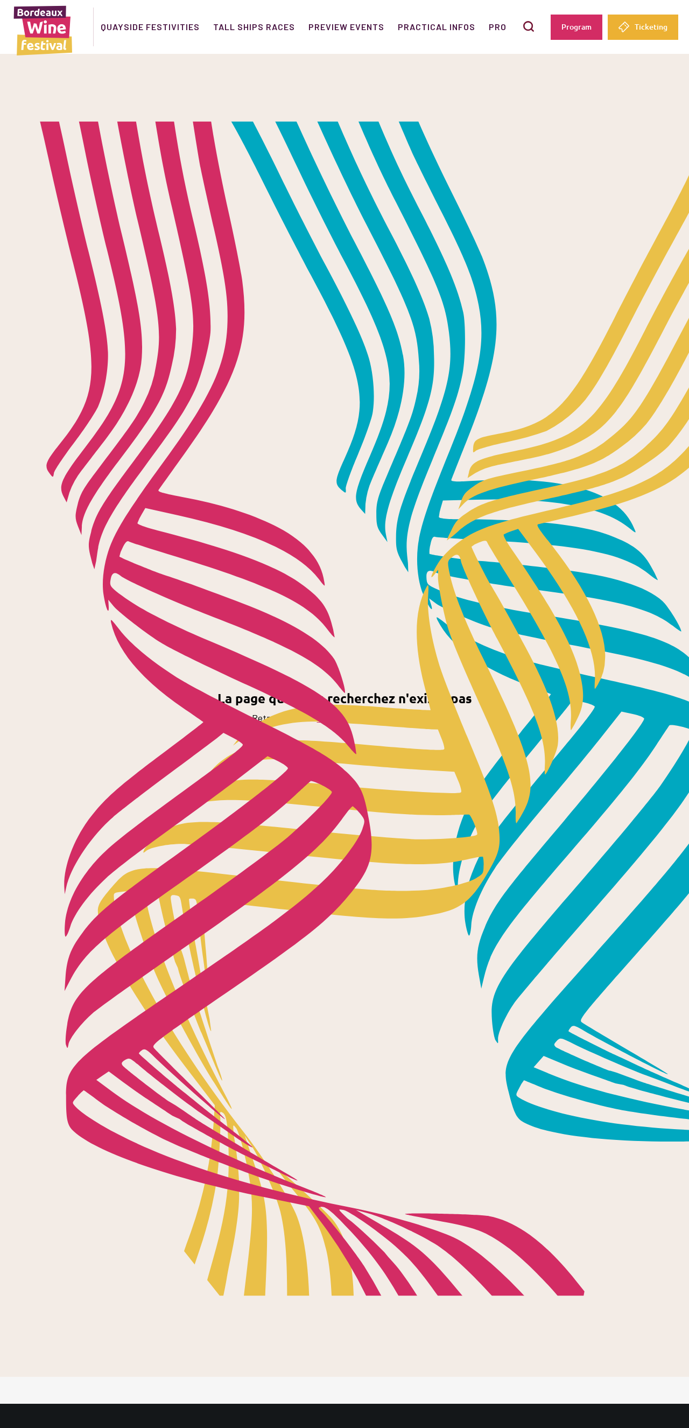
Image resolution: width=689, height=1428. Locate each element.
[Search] (528, 26)
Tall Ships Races (254, 27)
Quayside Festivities (150, 27)
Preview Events (346, 27)
